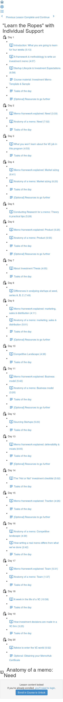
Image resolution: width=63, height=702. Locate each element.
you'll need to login (45, 688)
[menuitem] (2, 7)
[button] (2, 3)
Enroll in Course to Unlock (31, 692)
